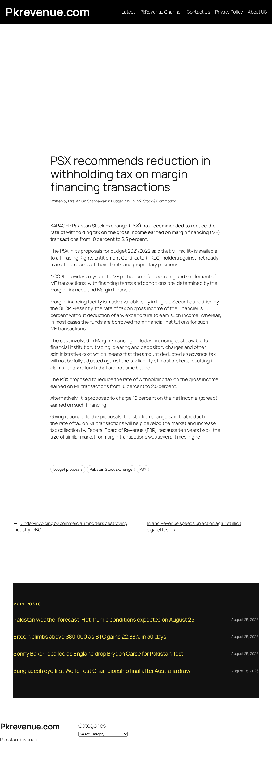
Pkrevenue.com (47, 12)
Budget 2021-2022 (126, 200)
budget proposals (67, 469)
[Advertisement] (136, 79)
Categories (92, 725)
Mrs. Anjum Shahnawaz (87, 200)
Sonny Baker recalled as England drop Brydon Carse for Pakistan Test (98, 653)
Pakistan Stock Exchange (111, 469)
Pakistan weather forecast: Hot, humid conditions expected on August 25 (103, 619)
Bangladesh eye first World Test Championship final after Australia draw (101, 671)
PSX (142, 469)
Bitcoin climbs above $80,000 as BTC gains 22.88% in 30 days (89, 636)
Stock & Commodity (159, 200)
